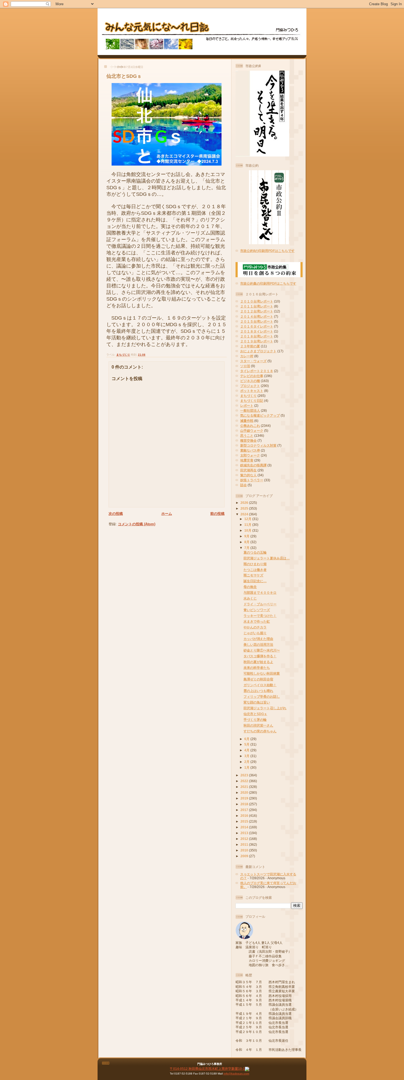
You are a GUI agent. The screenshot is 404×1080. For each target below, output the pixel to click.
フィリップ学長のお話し (261, 696)
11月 (248, 524)
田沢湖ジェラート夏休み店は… (266, 558)
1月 (247, 767)
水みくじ (250, 598)
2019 (244, 798)
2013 (244, 833)
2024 (244, 514)
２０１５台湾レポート (256, 321)
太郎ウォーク (250, 455)
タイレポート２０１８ (256, 371)
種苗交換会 (248, 440)
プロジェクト (250, 386)
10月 (248, 530)
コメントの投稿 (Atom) (136, 524)
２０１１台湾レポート (256, 306)
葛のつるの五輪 (255, 552)
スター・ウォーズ (253, 361)
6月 (247, 739)
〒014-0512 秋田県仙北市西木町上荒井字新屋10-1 (207, 1068)
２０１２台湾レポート (256, 311)
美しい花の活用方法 (258, 644)
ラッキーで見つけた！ (259, 615)
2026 (244, 502)
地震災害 (246, 460)
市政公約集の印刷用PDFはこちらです (268, 283)
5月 (247, 744)
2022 (244, 781)
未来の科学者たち (256, 667)
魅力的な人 (248, 475)
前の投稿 (217, 514)
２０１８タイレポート (256, 331)
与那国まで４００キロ (259, 592)
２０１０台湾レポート (256, 301)
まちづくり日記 (251, 400)
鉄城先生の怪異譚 (253, 465)
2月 (247, 761)
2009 (244, 856)
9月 (247, 536)
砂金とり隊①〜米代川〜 (261, 650)
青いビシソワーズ (256, 610)
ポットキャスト (251, 390)
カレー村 (246, 356)
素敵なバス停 (250, 450)
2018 (244, 804)
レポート (246, 405)
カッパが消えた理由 (258, 639)
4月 (247, 750)
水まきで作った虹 (256, 621)
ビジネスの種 (250, 381)
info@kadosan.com (236, 1073)
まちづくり (123, 354)
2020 (244, 792)
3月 (247, 756)
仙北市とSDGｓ (124, 76)
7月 (247, 547)
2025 (244, 508)
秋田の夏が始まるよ (258, 662)
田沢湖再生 (248, 470)
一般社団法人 (250, 410)
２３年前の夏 (250, 346)
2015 (244, 821)
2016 (244, 815)
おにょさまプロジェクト (258, 351)
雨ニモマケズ (253, 575)
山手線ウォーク (251, 430)
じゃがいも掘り (255, 633)
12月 (248, 519)
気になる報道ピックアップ (260, 415)
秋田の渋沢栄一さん (258, 725)
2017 (244, 810)
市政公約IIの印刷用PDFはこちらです (267, 250)
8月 (247, 542)
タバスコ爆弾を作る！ (259, 656)
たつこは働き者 (255, 569)
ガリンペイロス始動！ (259, 685)
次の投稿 (116, 514)
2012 (244, 838)
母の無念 (250, 587)
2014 (244, 827)
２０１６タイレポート (256, 326)
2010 (244, 850)
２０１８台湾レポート (256, 336)
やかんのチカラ (255, 627)
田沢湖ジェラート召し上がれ (264, 708)
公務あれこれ (250, 425)
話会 (243, 485)
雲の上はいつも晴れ (258, 690)
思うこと (246, 435)
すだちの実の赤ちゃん (259, 731)
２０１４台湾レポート (256, 316)
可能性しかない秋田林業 (261, 673)
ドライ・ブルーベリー (259, 604)
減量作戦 (246, 420)
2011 (244, 844)
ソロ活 (245, 366)
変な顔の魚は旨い (256, 702)
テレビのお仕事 (251, 376)
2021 (244, 786)
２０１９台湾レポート (256, 341)
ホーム (166, 514)
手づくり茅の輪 (255, 719)
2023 (244, 775)
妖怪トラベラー (251, 480)
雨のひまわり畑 (255, 564)
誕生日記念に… (255, 581)
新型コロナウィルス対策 (258, 445)
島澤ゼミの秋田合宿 (258, 679)
